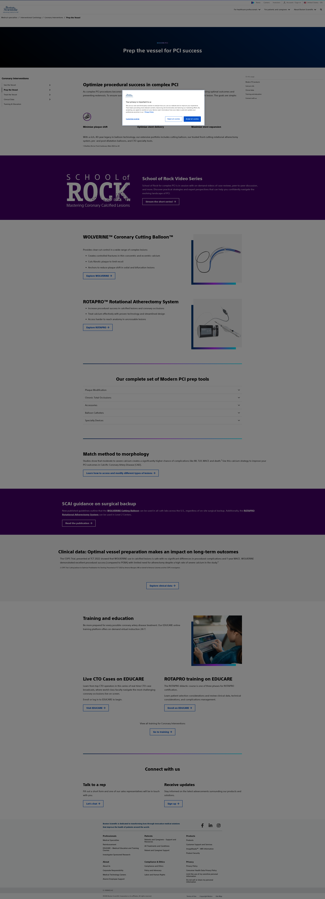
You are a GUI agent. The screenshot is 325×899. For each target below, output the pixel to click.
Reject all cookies (173, 119)
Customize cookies (132, 119)
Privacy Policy (149, 112)
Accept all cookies (192, 119)
